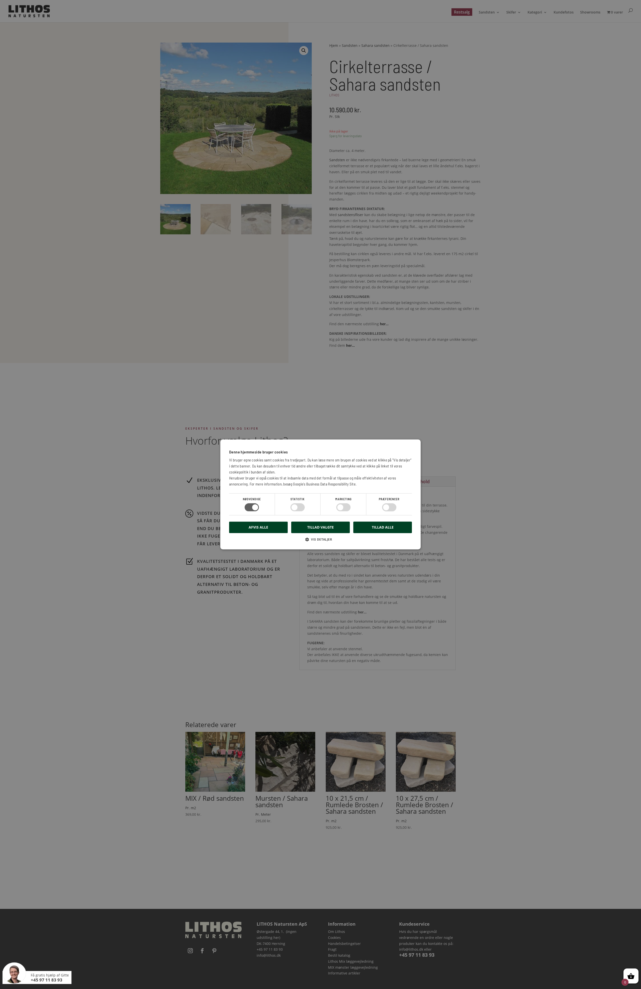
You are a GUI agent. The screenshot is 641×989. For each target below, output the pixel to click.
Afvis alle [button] (258, 527)
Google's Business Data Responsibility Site (324, 484)
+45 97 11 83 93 (46, 980)
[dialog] (320, 494)
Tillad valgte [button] (320, 527)
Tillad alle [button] (383, 527)
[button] (320, 541)
